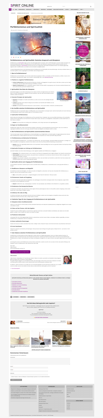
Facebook (68, 403)
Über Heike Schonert (42, 399)
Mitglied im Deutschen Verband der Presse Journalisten (48, 410)
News (16, 9)
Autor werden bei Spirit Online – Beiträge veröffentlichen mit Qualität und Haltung (51, 393)
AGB (67, 394)
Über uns (40, 397)
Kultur (66, 9)
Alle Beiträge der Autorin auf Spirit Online (20, 251)
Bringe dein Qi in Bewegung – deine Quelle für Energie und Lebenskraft (23, 388)
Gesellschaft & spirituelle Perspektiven (20, 291)
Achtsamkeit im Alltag (16, 286)
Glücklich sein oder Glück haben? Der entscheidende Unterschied (40, 346)
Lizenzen (68, 396)
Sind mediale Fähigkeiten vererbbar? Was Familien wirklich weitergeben (23, 392)
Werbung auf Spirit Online (43, 388)
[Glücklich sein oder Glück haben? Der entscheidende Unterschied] (41, 337)
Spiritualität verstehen (16, 281)
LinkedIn (68, 406)
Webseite (12, 373)
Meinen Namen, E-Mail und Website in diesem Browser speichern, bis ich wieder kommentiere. (31, 376)
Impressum (69, 392)
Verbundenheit (24, 65)
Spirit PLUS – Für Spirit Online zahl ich (45, 409)
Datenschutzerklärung (71, 390)
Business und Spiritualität (23, 30)
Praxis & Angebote (74, 9)
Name (11, 366)
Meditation (43, 9)
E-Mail (11, 369)
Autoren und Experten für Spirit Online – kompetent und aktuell (50, 390)
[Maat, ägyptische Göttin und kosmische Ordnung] (20, 337)
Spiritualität (28, 9)
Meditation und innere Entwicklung (19, 284)
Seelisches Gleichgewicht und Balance (61, 346)
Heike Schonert (31, 296)
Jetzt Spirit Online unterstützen (41, 317)
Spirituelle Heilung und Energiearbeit (19, 288)
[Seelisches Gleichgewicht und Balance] (62, 337)
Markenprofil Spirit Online (43, 403)
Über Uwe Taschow (42, 401)
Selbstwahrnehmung (48, 77)
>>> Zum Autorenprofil (15, 268)
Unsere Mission (21, 9)
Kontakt (40, 405)
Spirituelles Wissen (16, 289)
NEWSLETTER (49, 6)
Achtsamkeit (49, 9)
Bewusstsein (36, 9)
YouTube (68, 405)
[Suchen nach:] (83, 187)
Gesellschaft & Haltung (58, 9)
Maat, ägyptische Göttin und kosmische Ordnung (19, 346)
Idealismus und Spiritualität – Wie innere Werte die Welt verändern (22, 390)
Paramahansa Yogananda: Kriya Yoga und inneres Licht (20, 397)
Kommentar (12, 357)
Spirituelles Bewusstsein (17, 283)
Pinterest (68, 408)
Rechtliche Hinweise (70, 388)
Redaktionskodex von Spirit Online (45, 395)
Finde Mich (41, 407)
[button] (11, 57)
